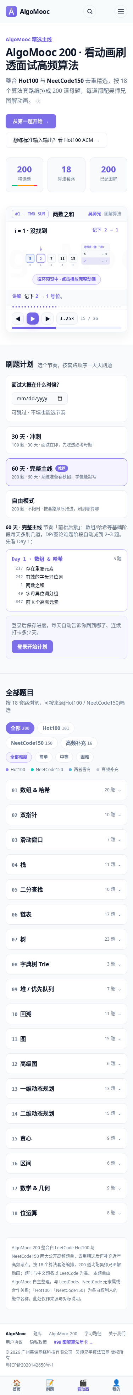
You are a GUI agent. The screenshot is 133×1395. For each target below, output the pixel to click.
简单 (43, 757)
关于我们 (117, 1334)
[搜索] (89, 11)
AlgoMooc (16, 1334)
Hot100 (56, 728)
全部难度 (18, 757)
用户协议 (14, 1342)
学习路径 (92, 1334)
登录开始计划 (32, 646)
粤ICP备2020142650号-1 (30, 1365)
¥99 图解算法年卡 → (73, 1342)
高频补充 (79, 742)
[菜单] (121, 11)
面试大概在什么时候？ (36, 384)
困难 (85, 757)
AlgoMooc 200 (63, 1334)
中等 (64, 757)
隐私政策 (38, 1342)
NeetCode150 (31, 742)
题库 (37, 1334)
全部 (20, 728)
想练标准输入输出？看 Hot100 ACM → (56, 140)
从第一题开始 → (31, 121)
